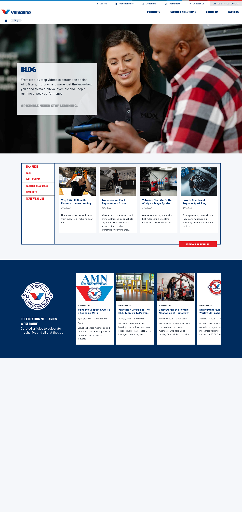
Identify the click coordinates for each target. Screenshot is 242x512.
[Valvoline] (17, 12)
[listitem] (101, 3)
